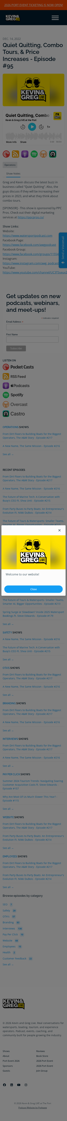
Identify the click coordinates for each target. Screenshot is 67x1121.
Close (33, 589)
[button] (59, 530)
